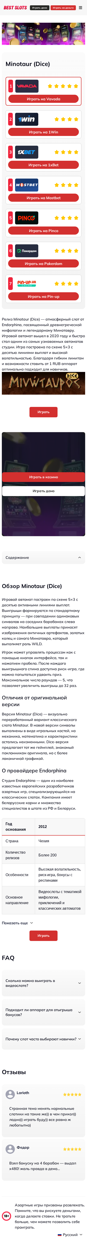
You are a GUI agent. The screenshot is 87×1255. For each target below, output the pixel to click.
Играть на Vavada (43, 99)
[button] (43, 557)
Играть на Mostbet (44, 197)
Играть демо (39, 7)
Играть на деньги (63, 7)
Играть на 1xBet (43, 165)
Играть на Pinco (43, 230)
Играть (43, 412)
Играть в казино (43, 477)
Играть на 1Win (43, 132)
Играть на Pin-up (43, 296)
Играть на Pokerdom (43, 263)
